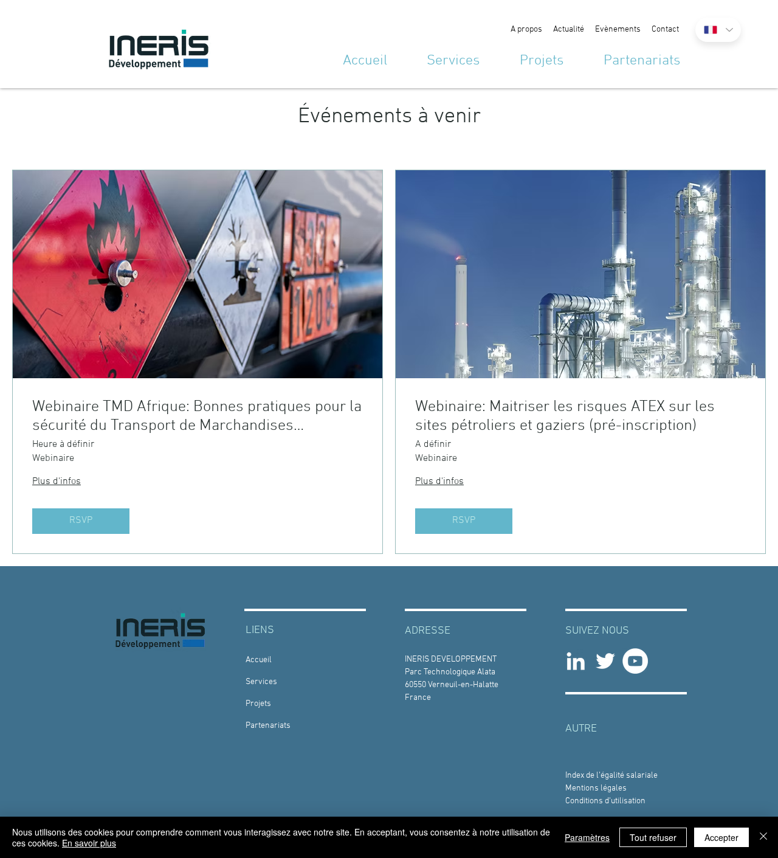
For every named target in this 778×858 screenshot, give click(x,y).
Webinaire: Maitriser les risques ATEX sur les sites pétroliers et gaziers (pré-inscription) (565, 416)
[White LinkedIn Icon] (575, 661)
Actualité (568, 29)
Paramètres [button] (587, 837)
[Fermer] (763, 837)
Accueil (259, 660)
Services (261, 682)
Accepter (721, 837)
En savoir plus (89, 843)
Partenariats (268, 726)
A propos (526, 29)
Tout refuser (653, 837)
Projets (258, 704)
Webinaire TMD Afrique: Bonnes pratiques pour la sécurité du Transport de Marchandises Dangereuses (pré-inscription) (197, 416)
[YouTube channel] (635, 661)
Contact (665, 29)
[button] (611, 775)
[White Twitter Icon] (605, 661)
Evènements (618, 29)
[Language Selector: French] (718, 30)
